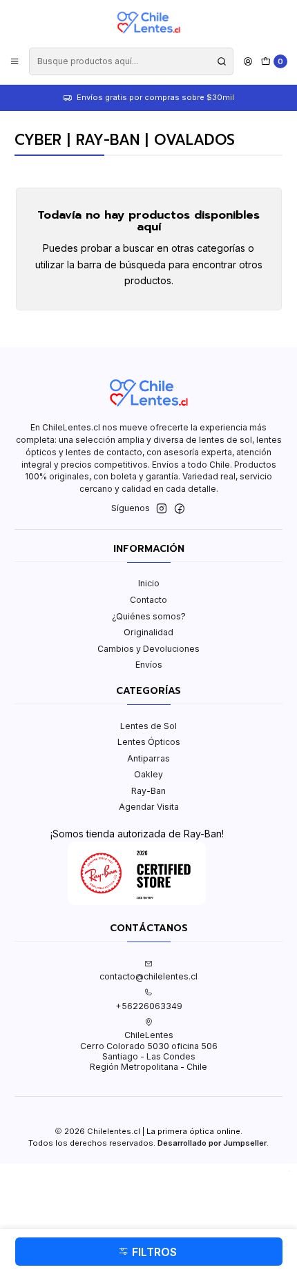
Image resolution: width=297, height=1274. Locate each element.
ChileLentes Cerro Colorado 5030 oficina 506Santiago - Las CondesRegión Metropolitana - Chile (149, 1051)
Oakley (148, 774)
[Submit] (221, 61)
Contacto (148, 600)
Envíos (148, 664)
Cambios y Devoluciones (148, 649)
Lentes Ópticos (148, 742)
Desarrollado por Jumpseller (212, 1143)
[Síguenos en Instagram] (161, 509)
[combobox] (131, 61)
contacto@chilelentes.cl (148, 976)
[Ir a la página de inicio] (148, 23)
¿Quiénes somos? (149, 616)
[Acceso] (247, 61)
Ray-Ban (148, 791)
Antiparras (148, 758)
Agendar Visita (149, 807)
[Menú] (15, 61)
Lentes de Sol (148, 726)
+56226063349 (148, 1006)
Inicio (149, 583)
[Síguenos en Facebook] (179, 509)
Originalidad (148, 632)
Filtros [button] (153, 1252)
